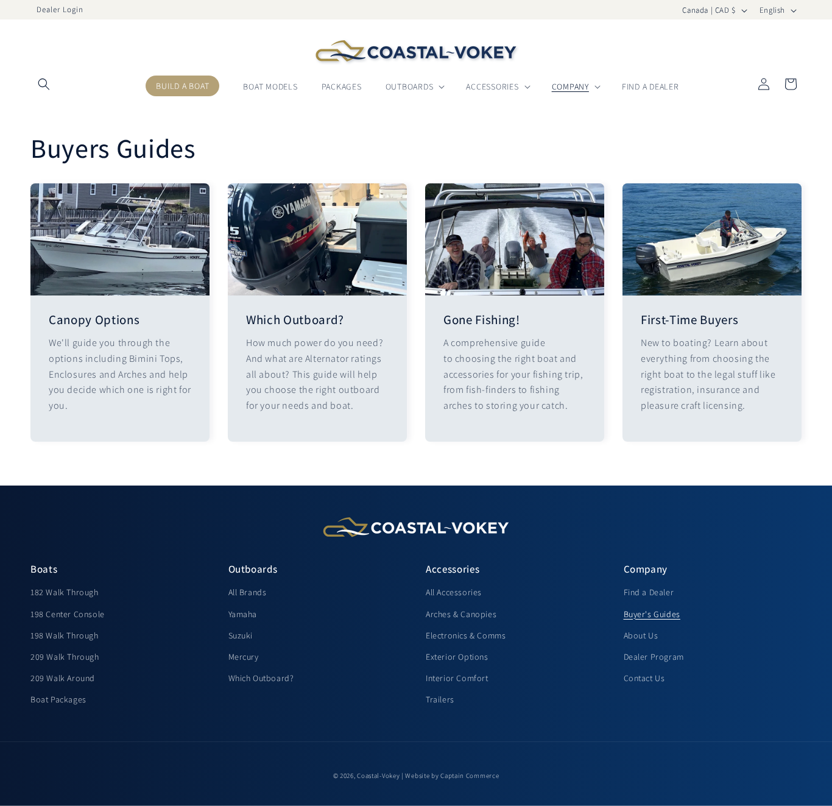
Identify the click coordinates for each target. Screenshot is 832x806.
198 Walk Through (64, 635)
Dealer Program (654, 656)
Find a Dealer (649, 592)
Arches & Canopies (461, 614)
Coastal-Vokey (378, 775)
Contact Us (644, 678)
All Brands (247, 592)
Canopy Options (94, 319)
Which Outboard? (295, 319)
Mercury (243, 656)
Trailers (440, 699)
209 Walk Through (64, 656)
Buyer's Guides (652, 614)
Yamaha (243, 614)
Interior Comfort (457, 678)
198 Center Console (67, 614)
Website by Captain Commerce (452, 775)
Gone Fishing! (481, 319)
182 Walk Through (64, 592)
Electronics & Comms (466, 635)
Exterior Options (457, 656)
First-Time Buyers (689, 319)
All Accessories (454, 592)
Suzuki (240, 635)
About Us (641, 635)
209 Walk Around (62, 678)
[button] (43, 50)
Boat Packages (58, 699)
